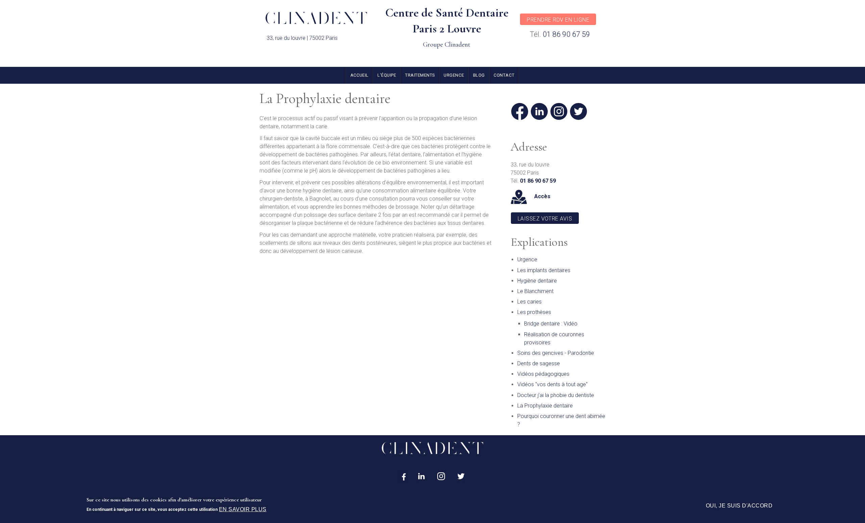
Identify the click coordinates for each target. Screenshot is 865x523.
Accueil (359, 75)
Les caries (529, 301)
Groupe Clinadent (446, 45)
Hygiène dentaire (537, 281)
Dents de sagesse (538, 363)
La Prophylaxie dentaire (545, 405)
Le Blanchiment (535, 291)
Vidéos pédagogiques (543, 374)
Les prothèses (534, 312)
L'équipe (386, 75)
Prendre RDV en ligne (558, 20)
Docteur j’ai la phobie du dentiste (555, 395)
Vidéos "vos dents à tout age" (552, 384)
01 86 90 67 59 (566, 34)
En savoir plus (243, 509)
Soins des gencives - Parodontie (555, 353)
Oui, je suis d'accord (739, 505)
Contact (504, 75)
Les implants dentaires (543, 270)
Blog (479, 75)
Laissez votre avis (545, 218)
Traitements (420, 75)
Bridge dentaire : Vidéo (550, 323)
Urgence (454, 75)
